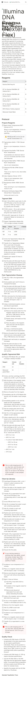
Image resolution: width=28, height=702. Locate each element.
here (7, 68)
